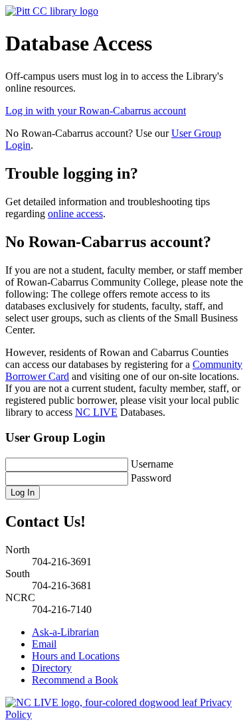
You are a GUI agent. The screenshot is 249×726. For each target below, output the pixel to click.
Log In (23, 493)
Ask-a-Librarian (65, 632)
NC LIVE (96, 412)
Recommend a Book (75, 679)
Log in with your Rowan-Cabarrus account (95, 110)
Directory (52, 668)
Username (152, 464)
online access (75, 213)
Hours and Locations (76, 656)
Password (151, 478)
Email (44, 644)
